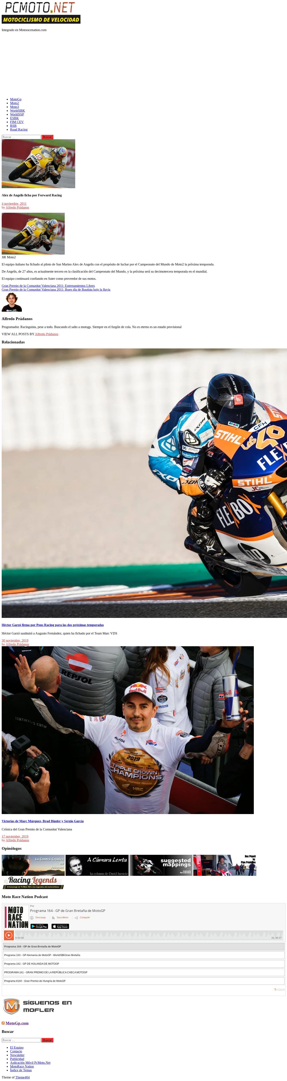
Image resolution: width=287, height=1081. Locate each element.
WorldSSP (17, 114)
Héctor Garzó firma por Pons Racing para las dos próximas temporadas (53, 625)
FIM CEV (17, 122)
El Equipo (17, 1047)
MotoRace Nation (22, 1066)
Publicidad (17, 1059)
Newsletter (17, 1055)
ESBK (14, 118)
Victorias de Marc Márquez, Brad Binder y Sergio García (43, 821)
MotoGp (15, 99)
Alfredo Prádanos (17, 207)
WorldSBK (17, 110)
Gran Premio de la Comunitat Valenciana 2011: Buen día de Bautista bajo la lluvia (56, 289)
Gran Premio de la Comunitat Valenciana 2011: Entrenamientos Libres (48, 286)
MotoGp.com (17, 1023)
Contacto (16, 1051)
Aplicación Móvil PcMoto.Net (30, 1062)
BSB (13, 125)
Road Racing (19, 129)
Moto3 (14, 107)
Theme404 (22, 1077)
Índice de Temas (21, 1070)
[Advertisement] (143, 64)
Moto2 (14, 103)
